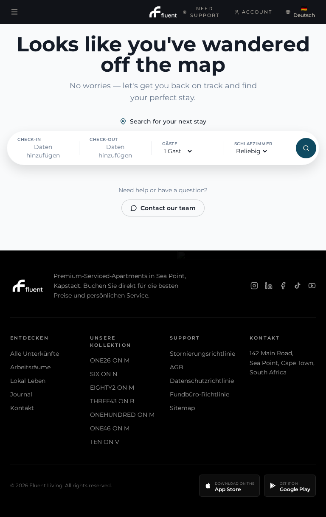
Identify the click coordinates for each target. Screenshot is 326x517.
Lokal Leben (27, 381)
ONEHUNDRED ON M (122, 415)
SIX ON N (103, 374)
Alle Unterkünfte (34, 353)
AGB (176, 367)
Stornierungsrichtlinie (202, 353)
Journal (21, 394)
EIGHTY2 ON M (112, 387)
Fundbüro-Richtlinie (199, 394)
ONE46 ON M (109, 428)
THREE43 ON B (112, 401)
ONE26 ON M (109, 360)
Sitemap (182, 408)
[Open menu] (14, 12)
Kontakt (22, 408)
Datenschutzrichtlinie (202, 381)
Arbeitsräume (30, 367)
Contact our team (168, 208)
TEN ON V (104, 442)
